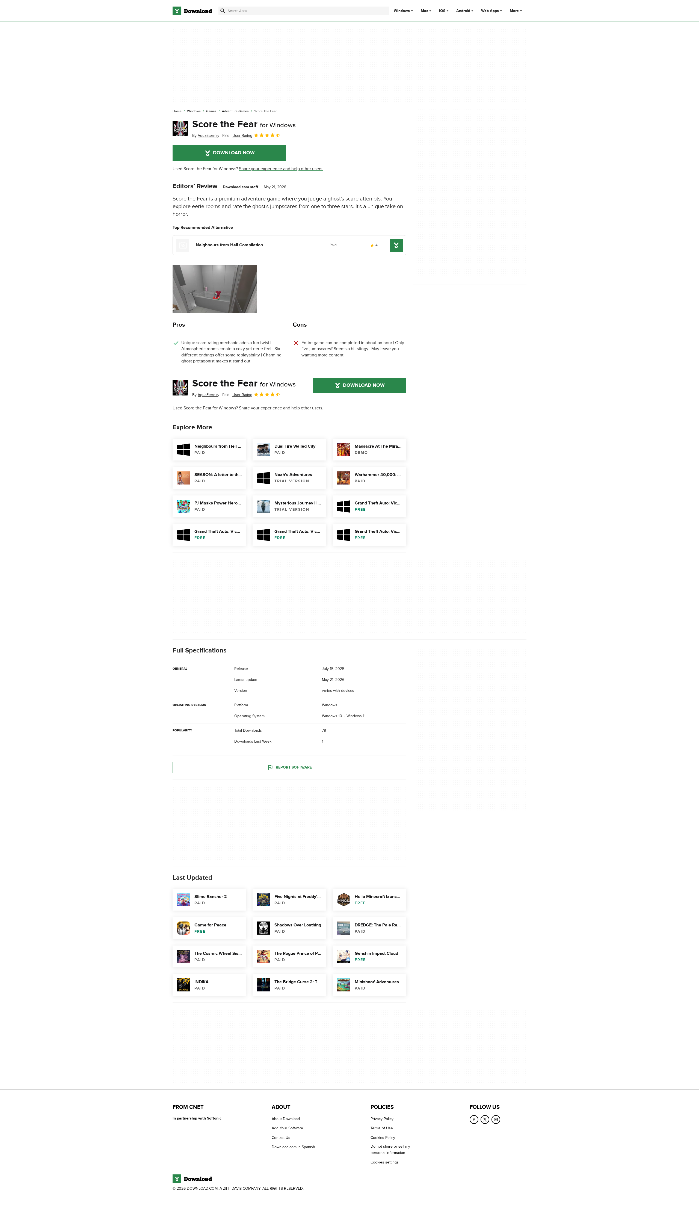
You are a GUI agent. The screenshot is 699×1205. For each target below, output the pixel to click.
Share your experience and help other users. (281, 169)
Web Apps (490, 11)
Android (463, 11)
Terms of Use (382, 1128)
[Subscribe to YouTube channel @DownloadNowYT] (495, 1119)
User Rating (242, 135)
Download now (234, 153)
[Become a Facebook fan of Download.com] (474, 1119)
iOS (442, 11)
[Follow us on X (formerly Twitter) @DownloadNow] (485, 1119)
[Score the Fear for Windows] (180, 128)
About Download (286, 1119)
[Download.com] (192, 11)
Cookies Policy (383, 1137)
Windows (402, 11)
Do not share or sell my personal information (390, 1149)
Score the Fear (244, 124)
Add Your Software (287, 1128)
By (205, 135)
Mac (424, 11)
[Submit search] (222, 11)
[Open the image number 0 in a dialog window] (215, 289)
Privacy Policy (382, 1119)
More (514, 10)
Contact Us (281, 1137)
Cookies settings (385, 1162)
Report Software (294, 767)
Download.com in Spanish (293, 1147)
